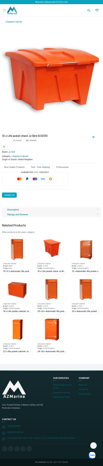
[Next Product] (98, 137)
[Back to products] (93, 137)
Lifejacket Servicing (61, 392)
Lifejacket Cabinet (13, 21)
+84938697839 (13, 426)
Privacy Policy (85, 394)
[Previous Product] (89, 137)
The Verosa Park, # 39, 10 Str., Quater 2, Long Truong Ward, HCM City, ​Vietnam (41, 438)
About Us (83, 385)
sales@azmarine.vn (15, 432)
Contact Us (9, 195)
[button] (93, 445)
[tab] (51, 209)
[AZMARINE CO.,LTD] (14, 389)
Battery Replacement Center (62, 386)
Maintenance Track (61, 397)
